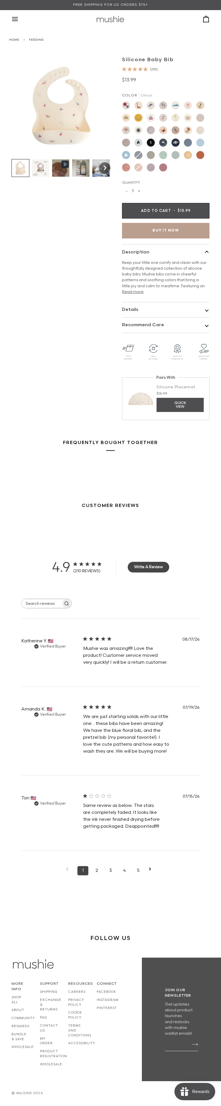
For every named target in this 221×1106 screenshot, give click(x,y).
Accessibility (81, 1043)
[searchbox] (41, 603)
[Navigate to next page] (151, 869)
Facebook (106, 992)
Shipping (49, 992)
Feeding (36, 40)
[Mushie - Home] (110, 19)
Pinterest (107, 1008)
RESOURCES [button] (76, 984)
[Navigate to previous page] (69, 869)
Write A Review (148, 566)
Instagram (108, 1000)
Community (23, 1018)
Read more (133, 292)
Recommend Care (143, 325)
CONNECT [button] (105, 984)
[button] (20, 168)
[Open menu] (20, 19)
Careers (76, 992)
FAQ (43, 1017)
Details (130, 309)
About (18, 1010)
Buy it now (166, 230)
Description (135, 252)
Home (14, 40)
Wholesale (23, 1047)
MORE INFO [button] (18, 986)
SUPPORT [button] (48, 984)
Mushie (24, 1093)
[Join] (193, 1044)
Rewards (20, 1026)
